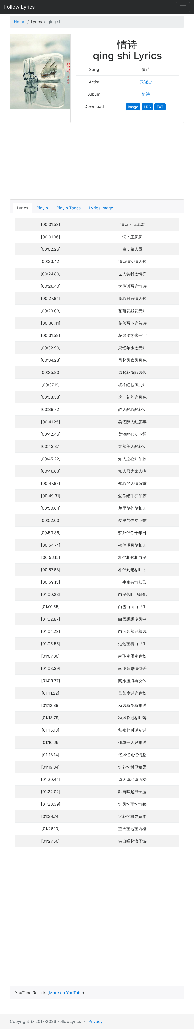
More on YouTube (66, 992)
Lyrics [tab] (22, 207)
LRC (147, 107)
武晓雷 (146, 81)
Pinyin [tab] (42, 207)
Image (133, 107)
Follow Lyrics (19, 7)
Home (19, 21)
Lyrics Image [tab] (101, 207)
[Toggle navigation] (183, 7)
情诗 (146, 94)
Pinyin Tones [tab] (69, 207)
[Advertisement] (97, 159)
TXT (160, 107)
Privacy (95, 1021)
